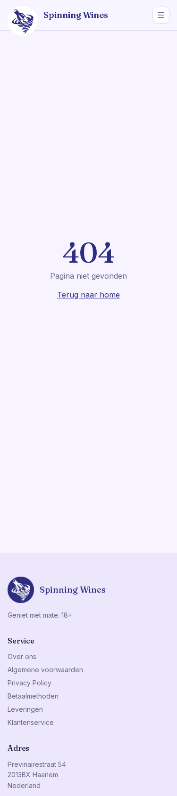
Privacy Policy (29, 683)
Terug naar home (88, 294)
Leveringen (25, 709)
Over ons (22, 656)
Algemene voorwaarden (45, 670)
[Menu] (160, 15)
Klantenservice (31, 722)
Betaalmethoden (33, 696)
